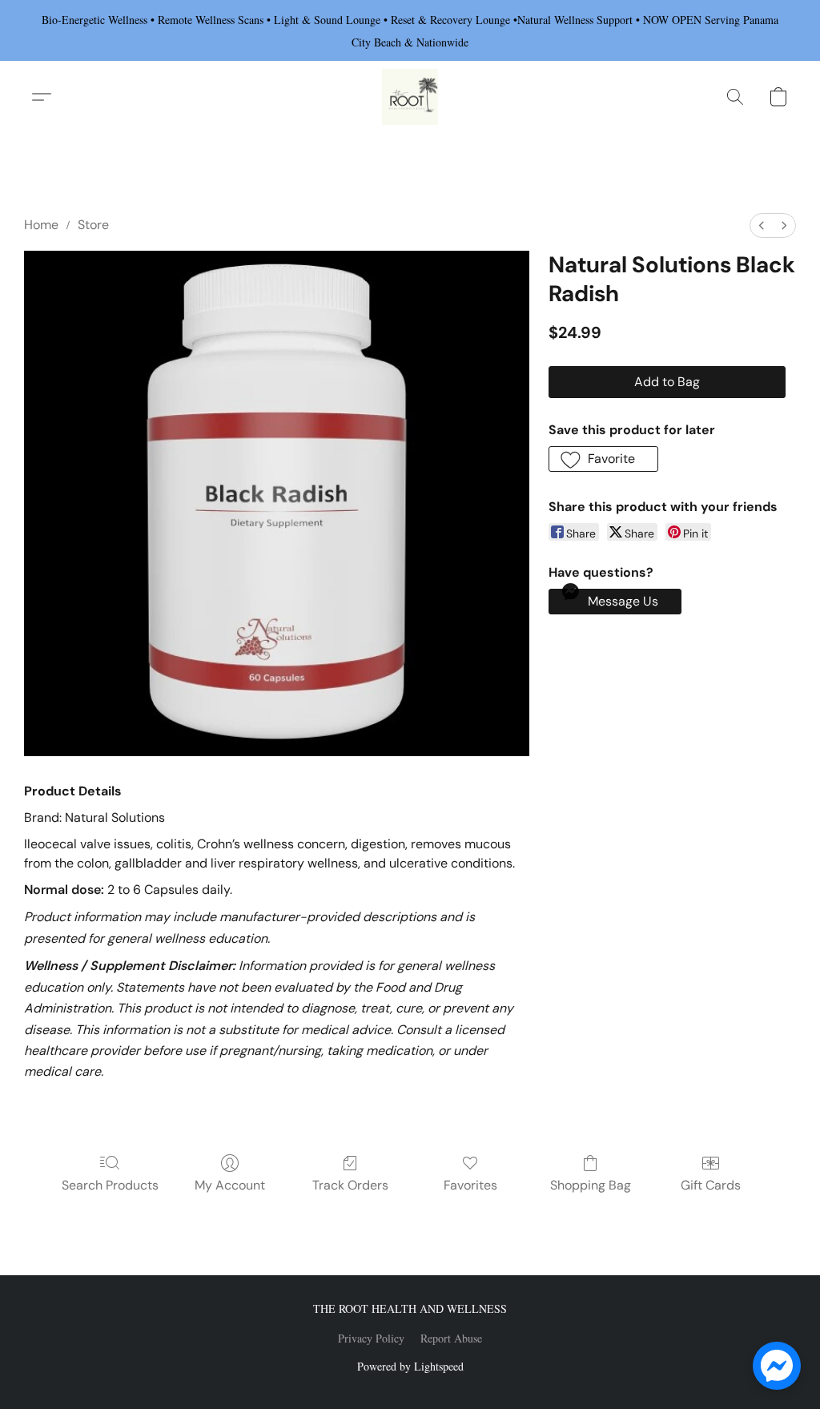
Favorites (470, 1185)
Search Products (110, 1185)
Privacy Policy (371, 1338)
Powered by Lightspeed (410, 1366)
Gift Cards (711, 1185)
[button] (410, 97)
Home (41, 224)
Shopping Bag (590, 1185)
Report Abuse (451, 1338)
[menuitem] (761, 225)
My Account (230, 1185)
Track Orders (350, 1185)
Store (93, 224)
